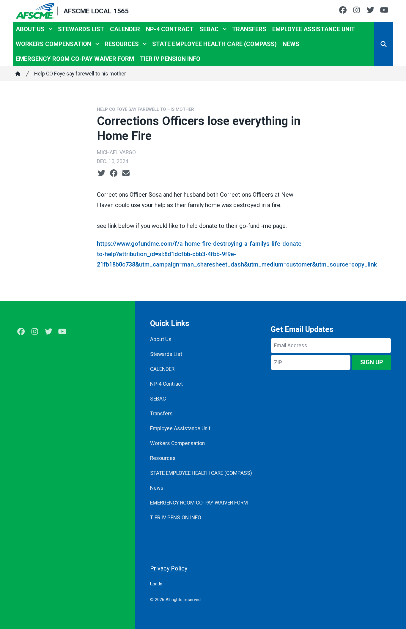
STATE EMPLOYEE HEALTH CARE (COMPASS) (214, 44)
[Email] (125, 173)
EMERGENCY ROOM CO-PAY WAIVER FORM (75, 58)
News (291, 44)
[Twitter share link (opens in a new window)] (101, 173)
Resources (122, 44)
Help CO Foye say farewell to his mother (80, 74)
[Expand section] (50, 29)
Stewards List (81, 29)
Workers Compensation (53, 44)
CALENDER (125, 29)
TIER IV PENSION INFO (170, 58)
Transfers (249, 29)
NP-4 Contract (169, 29)
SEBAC (209, 29)
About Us (30, 29)
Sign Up (371, 362)
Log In (156, 584)
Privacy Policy (168, 568)
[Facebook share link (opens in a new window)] (113, 173)
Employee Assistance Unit (313, 29)
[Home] (18, 74)
